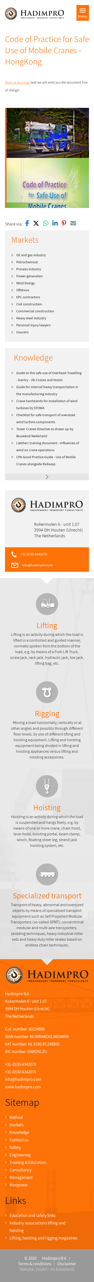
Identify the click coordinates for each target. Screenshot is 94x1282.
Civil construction (29, 304)
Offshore (22, 290)
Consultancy (21, 1170)
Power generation (29, 276)
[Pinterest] (64, 224)
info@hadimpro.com (37, 565)
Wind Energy (25, 283)
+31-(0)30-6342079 (20, 1072)
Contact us (19, 1140)
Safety (15, 1147)
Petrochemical (27, 262)
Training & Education (28, 1162)
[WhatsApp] (45, 224)
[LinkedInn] (55, 224)
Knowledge (19, 1132)
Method (16, 1117)
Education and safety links (32, 1215)
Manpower (19, 1185)
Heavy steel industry (31, 318)
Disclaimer (66, 1263)
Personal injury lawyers (33, 325)
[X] (36, 224)
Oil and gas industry (31, 255)
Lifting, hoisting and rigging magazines (43, 1238)
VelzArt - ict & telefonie (54, 1269)
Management (21, 1177)
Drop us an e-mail (17, 82)
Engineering (20, 1155)
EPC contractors (28, 297)
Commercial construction (35, 311)
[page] (47, 477)
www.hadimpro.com (23, 1087)
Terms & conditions (34, 1263)
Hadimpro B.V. (54, 1258)
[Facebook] (27, 224)
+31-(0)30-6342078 (34, 554)
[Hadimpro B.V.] (34, 13)
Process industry (28, 269)
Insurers (22, 332)
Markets (17, 1125)
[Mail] (73, 224)
